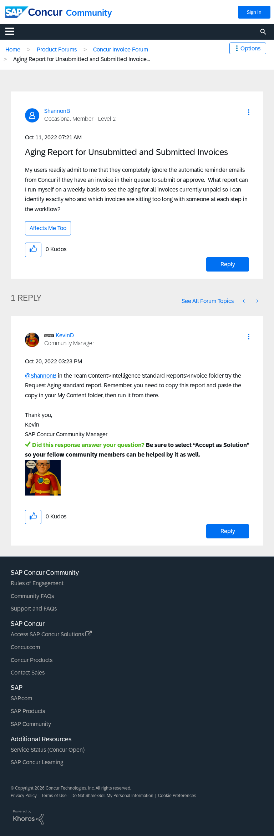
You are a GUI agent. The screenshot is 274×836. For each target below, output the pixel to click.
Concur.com (25, 647)
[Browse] (13, 31)
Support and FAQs (34, 609)
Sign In (254, 12)
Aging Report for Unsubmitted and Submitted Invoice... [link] (81, 59)
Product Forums (57, 49)
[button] (249, 112)
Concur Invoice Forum (120, 49)
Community (89, 13)
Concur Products (31, 660)
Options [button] (250, 48)
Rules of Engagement (37, 583)
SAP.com (21, 698)
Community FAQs (32, 596)
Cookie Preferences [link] (177, 795)
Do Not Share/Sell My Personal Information (112, 795)
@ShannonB (40, 376)
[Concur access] (244, 301)
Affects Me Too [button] (48, 228)
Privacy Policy (24, 795)
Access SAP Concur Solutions (48, 634)
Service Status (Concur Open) (48, 750)
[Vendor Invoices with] (256, 301)
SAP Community (31, 724)
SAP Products (28, 711)
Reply (227, 264)
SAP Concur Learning (37, 762)
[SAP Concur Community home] (33, 12)
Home (12, 49)
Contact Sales (28, 673)
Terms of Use (54, 795)
